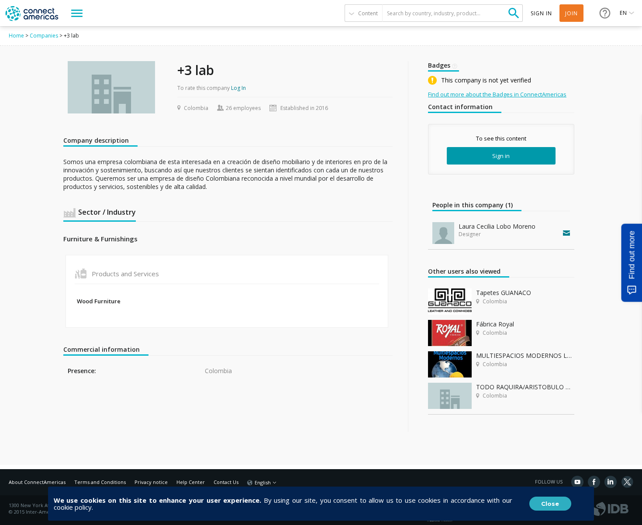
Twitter (627, 482)
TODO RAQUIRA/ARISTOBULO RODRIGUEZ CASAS (525, 387)
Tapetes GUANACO (503, 292)
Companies (44, 35)
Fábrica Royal (495, 324)
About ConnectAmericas (37, 482)
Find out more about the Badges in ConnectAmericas (497, 94)
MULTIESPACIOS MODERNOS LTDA (525, 355)
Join (571, 13)
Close (550, 503)
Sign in (501, 156)
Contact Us (226, 482)
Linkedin (610, 482)
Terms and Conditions (100, 482)
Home (16, 35)
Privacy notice (151, 482)
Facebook (594, 482)
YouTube (577, 482)
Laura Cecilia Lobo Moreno (497, 226)
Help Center (190, 482)
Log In (238, 88)
